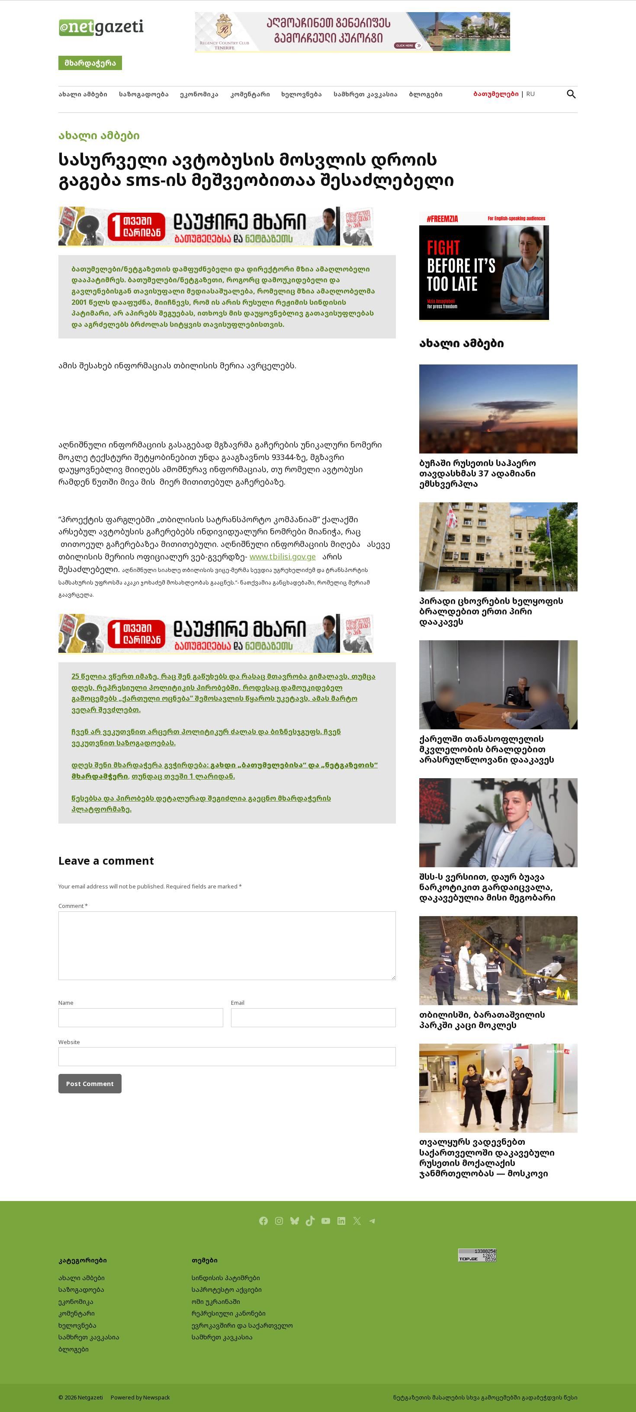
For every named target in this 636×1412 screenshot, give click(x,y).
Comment (73, 906)
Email (237, 1002)
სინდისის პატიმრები (226, 1278)
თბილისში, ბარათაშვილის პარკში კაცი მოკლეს (482, 1019)
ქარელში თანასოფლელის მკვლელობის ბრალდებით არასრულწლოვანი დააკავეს (486, 748)
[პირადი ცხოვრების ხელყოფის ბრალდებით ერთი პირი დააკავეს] (498, 548)
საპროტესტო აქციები (227, 1289)
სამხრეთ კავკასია (366, 94)
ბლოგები (426, 94)
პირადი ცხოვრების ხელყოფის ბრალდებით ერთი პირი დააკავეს (491, 610)
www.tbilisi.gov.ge (283, 556)
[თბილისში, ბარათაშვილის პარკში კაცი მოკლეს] (498, 961)
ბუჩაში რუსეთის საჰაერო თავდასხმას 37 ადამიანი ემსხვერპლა (477, 473)
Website (69, 1042)
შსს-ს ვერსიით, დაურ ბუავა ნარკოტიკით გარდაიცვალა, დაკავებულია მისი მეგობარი (487, 886)
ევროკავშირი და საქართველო (242, 1325)
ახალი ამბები (82, 94)
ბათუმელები (496, 93)
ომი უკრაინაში (216, 1301)
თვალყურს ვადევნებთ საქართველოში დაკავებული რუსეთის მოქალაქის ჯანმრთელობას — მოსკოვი (487, 1157)
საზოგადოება (144, 94)
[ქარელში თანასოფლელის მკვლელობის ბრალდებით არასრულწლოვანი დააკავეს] (498, 685)
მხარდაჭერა (90, 63)
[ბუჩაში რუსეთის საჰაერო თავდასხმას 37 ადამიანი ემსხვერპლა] (498, 410)
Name (66, 1002)
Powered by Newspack (140, 1397)
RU (530, 93)
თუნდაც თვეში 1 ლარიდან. (183, 776)
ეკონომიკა (199, 94)
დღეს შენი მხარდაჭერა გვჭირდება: (140, 765)
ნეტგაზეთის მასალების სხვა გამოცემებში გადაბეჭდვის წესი (485, 1397)
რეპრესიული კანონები (229, 1313)
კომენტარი (250, 94)
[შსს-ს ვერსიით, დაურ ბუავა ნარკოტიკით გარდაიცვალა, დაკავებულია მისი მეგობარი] (498, 823)
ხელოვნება (301, 94)
